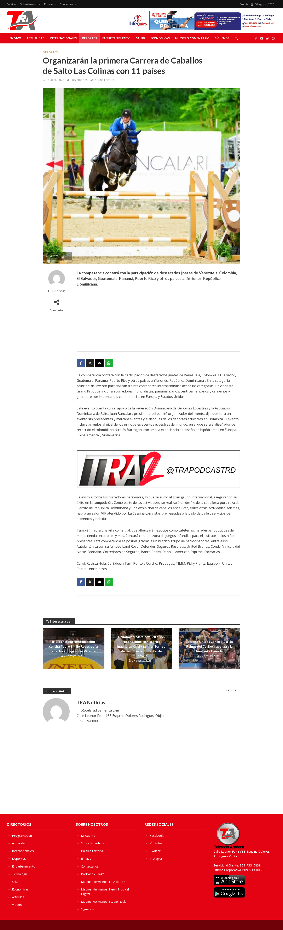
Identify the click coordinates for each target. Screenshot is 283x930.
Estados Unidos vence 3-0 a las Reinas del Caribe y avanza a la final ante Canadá (209, 646)
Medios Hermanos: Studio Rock (103, 901)
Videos (17, 904)
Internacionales (63, 38)
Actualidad (36, 38)
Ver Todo (231, 690)
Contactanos (68, 4)
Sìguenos (87, 909)
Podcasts (50, 4)
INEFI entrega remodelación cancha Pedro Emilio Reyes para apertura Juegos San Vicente (73, 646)
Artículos (18, 897)
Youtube (156, 843)
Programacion (22, 835)
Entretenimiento (116, 38)
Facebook (156, 835)
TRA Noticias (79, 80)
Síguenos (222, 38)
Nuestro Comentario (192, 38)
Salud (140, 38)
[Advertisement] (158, 322)
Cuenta (244, 4)
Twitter (155, 851)
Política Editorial (92, 851)
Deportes (89, 38)
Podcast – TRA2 (92, 874)
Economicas (160, 38)
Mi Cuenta (88, 835)
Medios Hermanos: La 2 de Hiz (103, 882)
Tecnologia (20, 874)
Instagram (157, 858)
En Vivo (11, 4)
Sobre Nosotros (30, 4)
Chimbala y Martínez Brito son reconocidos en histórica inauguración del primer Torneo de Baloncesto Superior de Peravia (141, 646)
